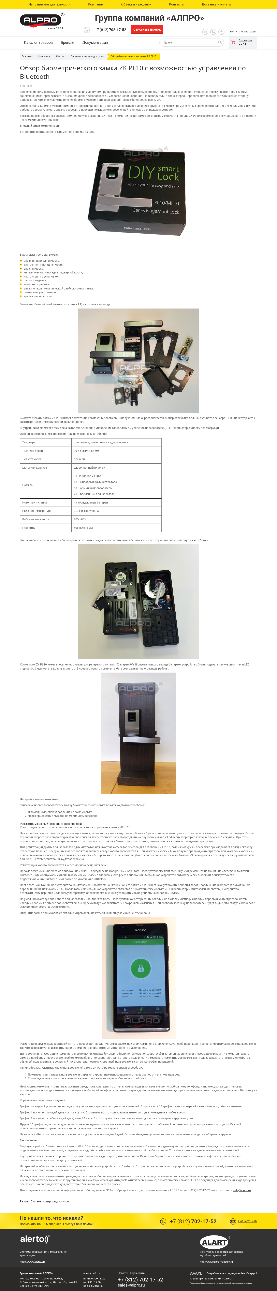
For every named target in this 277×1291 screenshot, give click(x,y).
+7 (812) (110, 30)
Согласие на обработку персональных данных (234, 1283)
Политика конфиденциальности (202, 1283)
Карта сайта (137, 1273)
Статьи (60, 56)
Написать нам (247, 1221)
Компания (44, 56)
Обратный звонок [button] (147, 29)
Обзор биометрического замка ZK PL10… (134, 56)
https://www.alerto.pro (32, 1261)
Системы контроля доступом (87, 56)
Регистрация (249, 31)
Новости (123, 1273)
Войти (233, 31)
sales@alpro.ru (131, 1285)
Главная (27, 56)
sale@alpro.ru (242, 1190)
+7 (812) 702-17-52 (140, 1280)
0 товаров (245, 40)
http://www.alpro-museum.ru (216, 1261)
